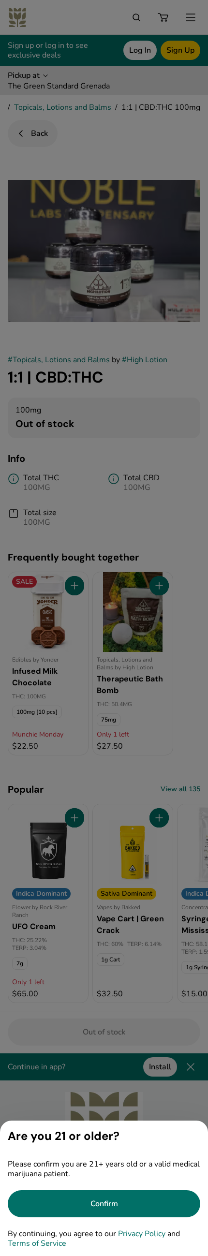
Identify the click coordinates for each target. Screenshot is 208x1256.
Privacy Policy (141, 1233)
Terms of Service (37, 1243)
